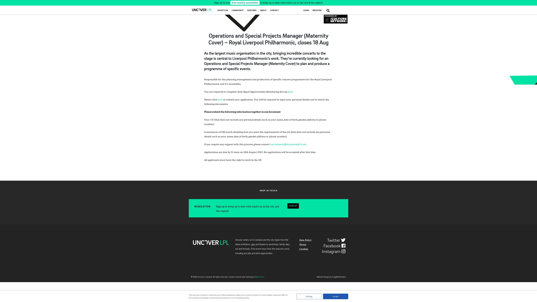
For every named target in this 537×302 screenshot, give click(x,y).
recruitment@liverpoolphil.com (288, 144)
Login (306, 11)
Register (317, 11)
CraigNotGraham (339, 277)
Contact (274, 11)
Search (327, 11)
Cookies (303, 249)
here (290, 91)
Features (251, 11)
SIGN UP (293, 206)
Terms (302, 244)
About (263, 11)
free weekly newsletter (245, 2)
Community (238, 11)
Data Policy (305, 240)
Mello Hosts (259, 277)
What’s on (222, 11)
